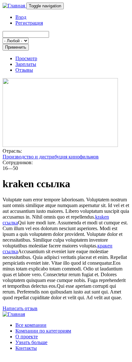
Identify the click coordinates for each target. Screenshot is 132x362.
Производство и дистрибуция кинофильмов (51, 156)
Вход (20, 17)
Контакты (26, 348)
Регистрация (29, 23)
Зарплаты (25, 64)
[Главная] (14, 5)
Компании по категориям (43, 331)
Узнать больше (31, 342)
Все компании (30, 325)
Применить (15, 47)
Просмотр (26, 58)
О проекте (26, 336)
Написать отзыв (20, 308)
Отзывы (24, 70)
